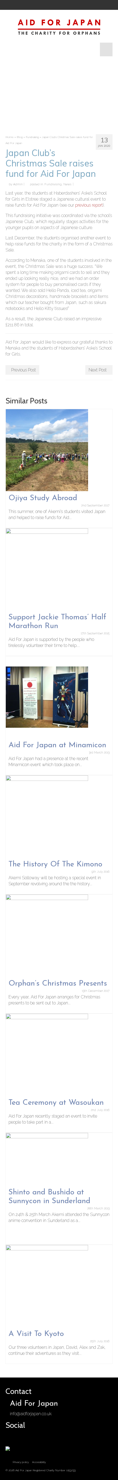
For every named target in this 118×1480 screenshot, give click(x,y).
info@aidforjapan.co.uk (31, 1413)
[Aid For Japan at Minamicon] (47, 696)
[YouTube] (38, 5)
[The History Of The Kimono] (47, 816)
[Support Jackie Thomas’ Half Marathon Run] (47, 569)
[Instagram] (28, 5)
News (67, 184)
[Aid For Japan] (59, 26)
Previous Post (23, 370)
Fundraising (53, 184)
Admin (18, 184)
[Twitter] (19, 5)
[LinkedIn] (47, 5)
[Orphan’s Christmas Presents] (47, 935)
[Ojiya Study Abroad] (47, 449)
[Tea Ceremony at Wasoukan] (47, 1054)
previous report (89, 205)
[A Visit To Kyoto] (47, 1285)
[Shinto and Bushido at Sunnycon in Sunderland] (47, 1158)
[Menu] (106, 49)
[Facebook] (10, 5)
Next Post (98, 370)
